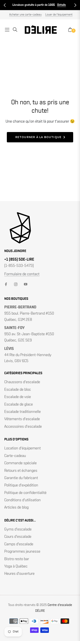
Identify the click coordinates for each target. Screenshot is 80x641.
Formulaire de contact (21, 274)
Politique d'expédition (21, 485)
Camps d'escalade (18, 544)
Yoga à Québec (16, 566)
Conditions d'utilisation (22, 500)
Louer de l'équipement (59, 14)
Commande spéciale (20, 463)
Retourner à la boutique (38, 137)
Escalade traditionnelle (22, 412)
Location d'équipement (22, 448)
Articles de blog (16, 507)
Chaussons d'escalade (22, 382)
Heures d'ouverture (19, 574)
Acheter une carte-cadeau (25, 14)
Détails (61, 4)
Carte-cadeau (15, 456)
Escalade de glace (18, 404)
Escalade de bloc (17, 390)
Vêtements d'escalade (22, 419)
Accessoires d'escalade (23, 427)
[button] (4, 5)
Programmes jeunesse (22, 551)
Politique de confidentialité (25, 493)
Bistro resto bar (16, 559)
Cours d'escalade (17, 537)
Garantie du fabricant (21, 478)
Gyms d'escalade (18, 529)
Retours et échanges (20, 471)
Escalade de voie (17, 397)
